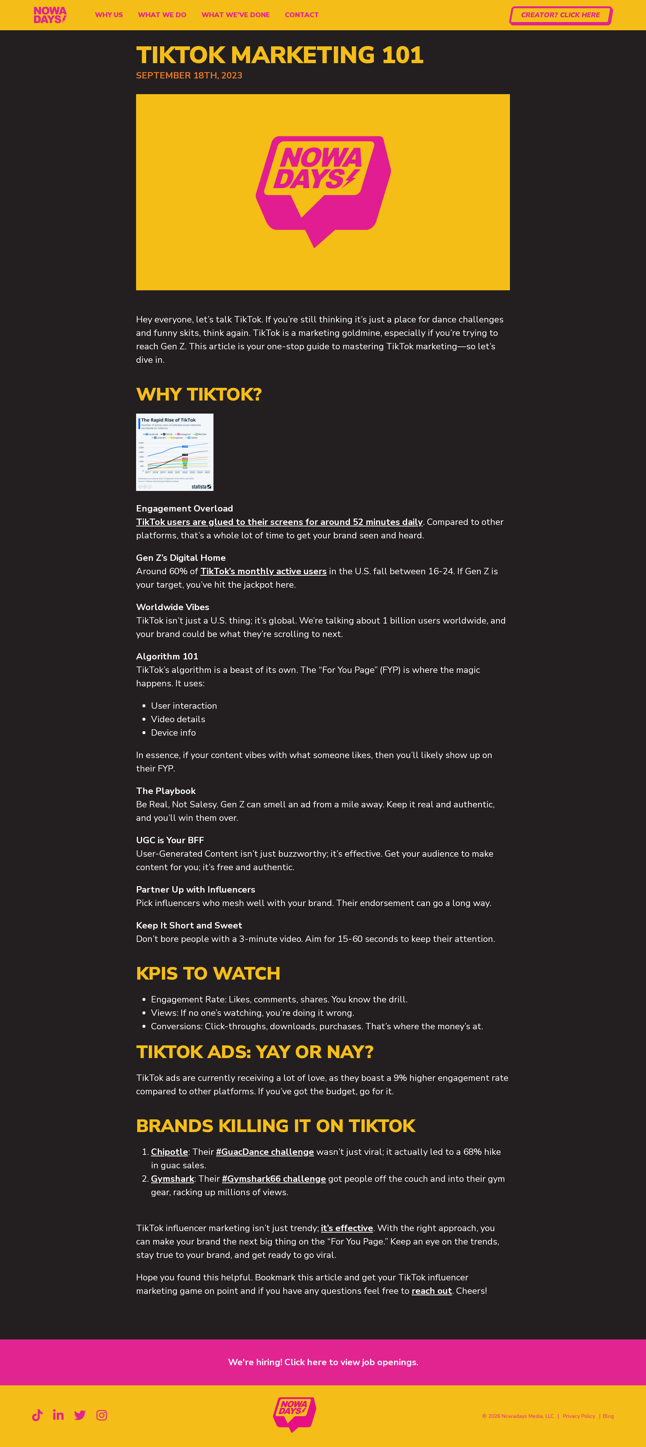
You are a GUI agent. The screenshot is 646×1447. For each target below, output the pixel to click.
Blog (608, 1416)
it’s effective (347, 1228)
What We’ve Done (236, 14)
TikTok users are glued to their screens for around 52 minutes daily (279, 522)
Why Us (109, 14)
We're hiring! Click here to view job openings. (323, 1362)
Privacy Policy (579, 1416)
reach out (432, 1291)
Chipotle (169, 1152)
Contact (302, 14)
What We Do (162, 14)
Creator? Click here (560, 14)
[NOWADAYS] (49, 15)
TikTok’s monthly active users (263, 571)
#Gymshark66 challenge (274, 1179)
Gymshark (172, 1179)
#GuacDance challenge (265, 1152)
